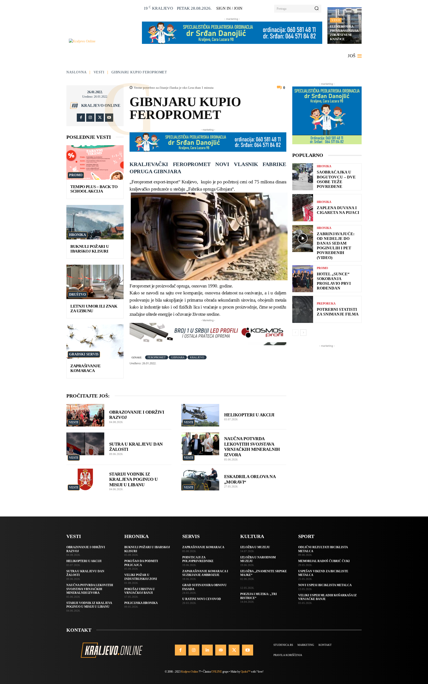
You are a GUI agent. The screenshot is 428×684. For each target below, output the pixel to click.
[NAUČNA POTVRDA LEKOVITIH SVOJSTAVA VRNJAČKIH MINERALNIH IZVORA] (200, 443)
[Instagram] (90, 118)
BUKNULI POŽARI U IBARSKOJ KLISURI (89, 249)
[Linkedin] (207, 650)
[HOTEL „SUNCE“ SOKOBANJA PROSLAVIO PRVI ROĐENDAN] (302, 278)
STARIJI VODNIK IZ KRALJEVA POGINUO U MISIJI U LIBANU (133, 479)
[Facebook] (81, 118)
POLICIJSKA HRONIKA (141, 603)
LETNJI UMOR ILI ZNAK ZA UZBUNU (93, 308)
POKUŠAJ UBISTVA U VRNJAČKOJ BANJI (139, 591)
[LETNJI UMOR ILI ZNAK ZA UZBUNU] (95, 282)
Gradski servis (84, 354)
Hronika (77, 235)
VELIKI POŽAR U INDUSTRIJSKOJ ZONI (140, 577)
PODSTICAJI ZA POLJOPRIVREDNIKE (198, 559)
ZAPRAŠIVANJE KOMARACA (85, 368)
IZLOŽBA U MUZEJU (255, 547)
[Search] (316, 9)
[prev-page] (295, 332)
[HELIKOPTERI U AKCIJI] (200, 415)
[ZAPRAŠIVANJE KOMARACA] (95, 341)
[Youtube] (109, 118)
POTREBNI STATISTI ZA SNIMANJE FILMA (338, 311)
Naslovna (76, 72)
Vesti (335, 20)
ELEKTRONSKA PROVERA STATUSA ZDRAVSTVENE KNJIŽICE (344, 33)
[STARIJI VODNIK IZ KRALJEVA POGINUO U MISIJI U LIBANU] (85, 479)
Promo (75, 175)
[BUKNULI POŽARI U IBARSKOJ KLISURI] (95, 222)
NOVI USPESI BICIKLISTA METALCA (325, 585)
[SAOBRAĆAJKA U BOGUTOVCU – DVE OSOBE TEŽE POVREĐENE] (302, 176)
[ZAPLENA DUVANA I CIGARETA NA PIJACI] (302, 207)
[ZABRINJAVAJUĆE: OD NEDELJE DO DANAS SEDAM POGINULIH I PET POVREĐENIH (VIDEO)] (302, 238)
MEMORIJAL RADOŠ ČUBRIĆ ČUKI (324, 561)
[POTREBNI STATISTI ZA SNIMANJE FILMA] (302, 309)
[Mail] (220, 650)
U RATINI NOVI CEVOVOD (201, 599)
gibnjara (178, 357)
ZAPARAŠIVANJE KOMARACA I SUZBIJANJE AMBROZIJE (205, 573)
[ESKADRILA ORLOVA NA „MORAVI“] (200, 479)
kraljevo (197, 357)
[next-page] (303, 332)
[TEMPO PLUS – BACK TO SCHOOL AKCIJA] (95, 162)
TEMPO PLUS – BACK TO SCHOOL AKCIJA (93, 189)
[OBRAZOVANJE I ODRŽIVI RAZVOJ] (85, 415)
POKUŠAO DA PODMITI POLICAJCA (141, 563)
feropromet (157, 357)
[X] (100, 118)
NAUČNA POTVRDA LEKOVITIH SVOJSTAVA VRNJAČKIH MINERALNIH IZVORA (89, 589)
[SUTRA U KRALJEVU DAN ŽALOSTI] (85, 443)
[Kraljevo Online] (102, 41)
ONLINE (216, 671)
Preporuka (326, 303)
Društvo (77, 294)
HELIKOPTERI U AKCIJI (249, 414)
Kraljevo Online (100, 106)
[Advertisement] (327, 422)
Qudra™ (245, 671)
